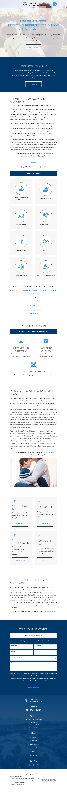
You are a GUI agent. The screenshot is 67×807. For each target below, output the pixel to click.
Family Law (33, 741)
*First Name (14, 645)
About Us (33, 737)
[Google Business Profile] (37, 765)
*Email (36, 651)
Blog (33, 751)
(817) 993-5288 (48, 154)
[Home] (33, 4)
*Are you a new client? (17, 657)
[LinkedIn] (29, 765)
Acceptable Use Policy (42, 681)
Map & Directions (33, 727)
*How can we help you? (17, 663)
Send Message (33, 687)
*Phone (13, 651)
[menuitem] (12, 785)
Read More (44, 560)
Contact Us (33, 755)
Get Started (45, 524)
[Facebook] (33, 765)
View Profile (33, 84)
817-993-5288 (33, 709)
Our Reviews (20, 560)
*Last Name (38, 645)
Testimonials (33, 748)
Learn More (20, 524)
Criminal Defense (33, 744)
